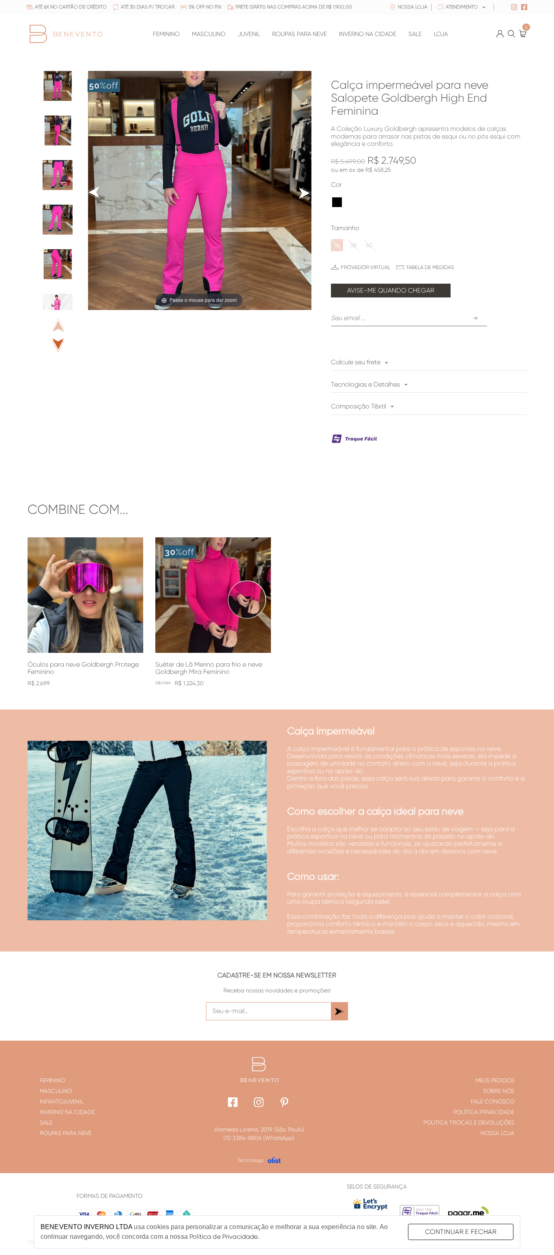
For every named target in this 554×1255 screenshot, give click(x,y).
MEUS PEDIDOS (494, 1080)
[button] (337, 202)
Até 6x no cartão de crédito (71, 7)
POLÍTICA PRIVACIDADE (483, 1112)
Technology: (251, 1160)
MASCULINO (208, 34)
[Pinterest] (285, 1103)
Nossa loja (412, 7)
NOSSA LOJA (497, 1133)
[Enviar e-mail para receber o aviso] (475, 318)
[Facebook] (233, 1103)
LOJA (441, 34)
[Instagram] (259, 1103)
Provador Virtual (365, 267)
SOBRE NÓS (498, 1091)
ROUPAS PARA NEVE (299, 34)
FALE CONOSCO (492, 1101)
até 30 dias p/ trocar (147, 7)
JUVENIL (249, 34)
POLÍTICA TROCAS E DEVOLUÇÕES (468, 1122)
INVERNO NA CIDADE (367, 34)
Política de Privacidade (223, 1236)
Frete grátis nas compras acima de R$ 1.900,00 (294, 7)
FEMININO (166, 34)
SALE (415, 34)
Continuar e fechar (460, 1232)
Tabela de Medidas (430, 267)
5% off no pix (205, 7)
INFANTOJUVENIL (62, 1101)
